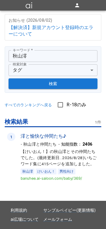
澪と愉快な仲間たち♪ (43, 136)
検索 (53, 83)
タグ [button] (17, 70)
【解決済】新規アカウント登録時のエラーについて (51, 30)
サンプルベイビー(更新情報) (69, 210)
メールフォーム (57, 219)
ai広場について (25, 219)
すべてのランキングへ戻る (28, 105)
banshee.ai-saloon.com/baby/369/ (51, 178)
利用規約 (19, 210)
